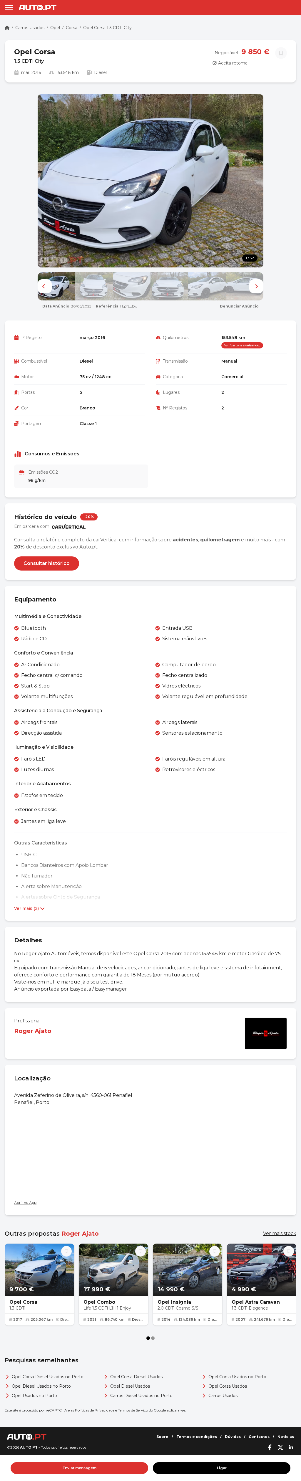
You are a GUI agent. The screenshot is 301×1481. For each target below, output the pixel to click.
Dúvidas (233, 1436)
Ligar (222, 1468)
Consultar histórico (47, 563)
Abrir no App (25, 1202)
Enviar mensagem (79, 1468)
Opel (55, 27)
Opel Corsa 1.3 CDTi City (107, 27)
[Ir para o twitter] (280, 1447)
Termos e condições (196, 1436)
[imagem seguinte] (256, 286)
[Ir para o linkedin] (291, 1447)
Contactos (259, 1436)
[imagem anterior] (45, 286)
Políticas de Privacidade (94, 1410)
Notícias (285, 1436)
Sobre (162, 1436)
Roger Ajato (32, 1030)
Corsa (71, 27)
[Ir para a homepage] (37, 7)
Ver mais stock (279, 1233)
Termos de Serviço (133, 1410)
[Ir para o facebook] (270, 1447)
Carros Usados (29, 27)
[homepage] (7, 27)
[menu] (9, 8)
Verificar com (233, 345)
